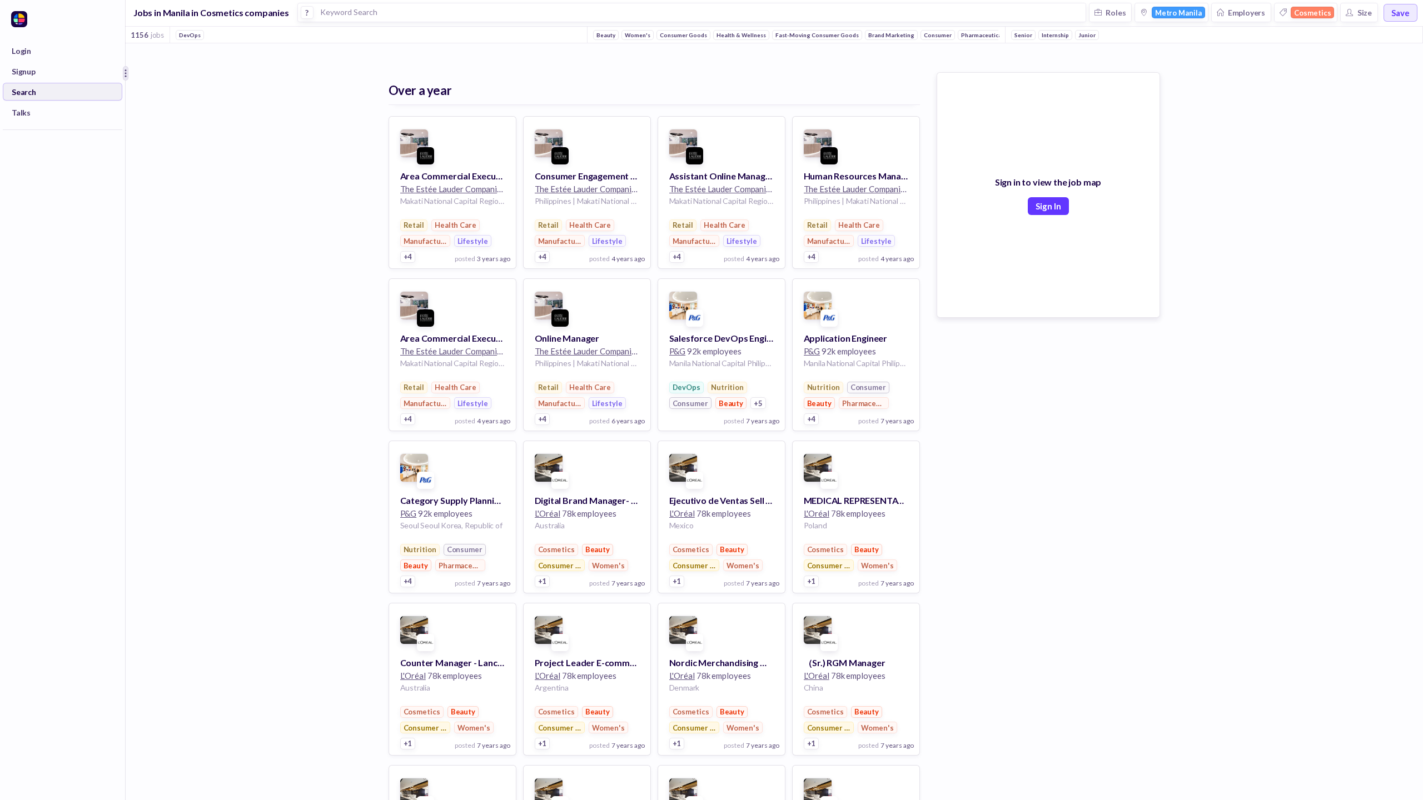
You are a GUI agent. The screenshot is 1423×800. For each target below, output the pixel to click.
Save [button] (1400, 13)
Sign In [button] (1048, 206)
